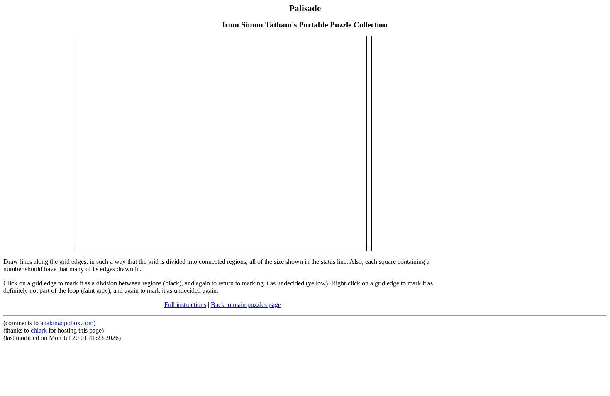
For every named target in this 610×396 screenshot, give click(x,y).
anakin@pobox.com (66, 322)
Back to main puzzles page (246, 304)
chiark (39, 330)
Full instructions (185, 304)
